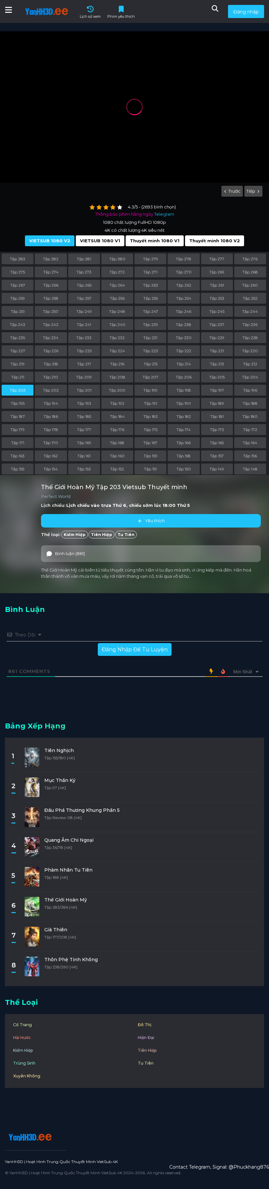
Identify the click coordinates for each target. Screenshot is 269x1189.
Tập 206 (184, 377)
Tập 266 (50, 285)
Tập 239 (150, 324)
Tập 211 (17, 377)
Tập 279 (150, 258)
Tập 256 (117, 298)
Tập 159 (150, 455)
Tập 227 (17, 350)
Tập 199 (150, 390)
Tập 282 (50, 258)
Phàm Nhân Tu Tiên (68, 870)
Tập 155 (17, 468)
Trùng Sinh (24, 1063)
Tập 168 (117, 442)
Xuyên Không (26, 1075)
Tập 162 (51, 455)
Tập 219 (17, 363)
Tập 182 (183, 416)
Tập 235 (17, 337)
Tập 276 (250, 258)
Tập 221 (217, 350)
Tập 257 (84, 298)
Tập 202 (51, 390)
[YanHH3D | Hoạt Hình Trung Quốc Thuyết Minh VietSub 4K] (29, 1137)
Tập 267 (17, 285)
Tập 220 (250, 350)
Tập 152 (117, 468)
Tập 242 (50, 324)
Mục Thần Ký (59, 780)
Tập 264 (117, 285)
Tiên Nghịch (59, 750)
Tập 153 (84, 468)
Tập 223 (150, 350)
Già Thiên (55, 930)
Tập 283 (17, 258)
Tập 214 (183, 363)
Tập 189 (217, 403)
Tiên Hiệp (101, 534)
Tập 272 (117, 272)
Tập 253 (217, 298)
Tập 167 (150, 442)
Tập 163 (17, 455)
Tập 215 (150, 363)
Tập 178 (51, 429)
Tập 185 (84, 416)
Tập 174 (183, 429)
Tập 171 (17, 442)
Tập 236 (250, 324)
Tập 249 (84, 311)
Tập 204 (250, 377)
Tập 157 (217, 455)
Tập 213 (217, 363)
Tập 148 (250, 468)
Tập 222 (183, 350)
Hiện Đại (146, 1037)
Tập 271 (150, 272)
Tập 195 (18, 403)
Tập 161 (84, 455)
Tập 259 (17, 298)
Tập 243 (17, 324)
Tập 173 (217, 429)
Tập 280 (117, 258)
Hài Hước (22, 1037)
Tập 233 (84, 337)
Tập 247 (150, 311)
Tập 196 (250, 390)
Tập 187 (17, 416)
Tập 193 (84, 403)
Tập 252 (250, 298)
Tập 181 (217, 416)
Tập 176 (117, 429)
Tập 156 (250, 455)
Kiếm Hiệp (75, 534)
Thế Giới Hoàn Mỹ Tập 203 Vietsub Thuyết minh (114, 487)
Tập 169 (84, 442)
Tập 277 (216, 258)
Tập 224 (117, 350)
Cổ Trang (22, 1024)
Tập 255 (150, 298)
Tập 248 (117, 311)
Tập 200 (117, 390)
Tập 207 (150, 377)
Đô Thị (144, 1024)
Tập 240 (117, 324)
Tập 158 (183, 455)
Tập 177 (84, 429)
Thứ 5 (183, 505)
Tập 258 (50, 298)
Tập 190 (183, 403)
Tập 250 (50, 311)
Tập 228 (250, 337)
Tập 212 (250, 363)
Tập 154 (51, 468)
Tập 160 (117, 455)
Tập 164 (250, 442)
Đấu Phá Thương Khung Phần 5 (82, 810)
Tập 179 (17, 429)
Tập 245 (216, 311)
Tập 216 (117, 363)
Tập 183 (150, 416)
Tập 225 (84, 350)
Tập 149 (217, 468)
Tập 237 (216, 324)
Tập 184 (117, 416)
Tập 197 (217, 390)
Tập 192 (117, 403)
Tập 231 (150, 337)
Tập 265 (84, 285)
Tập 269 (216, 272)
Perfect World (56, 496)
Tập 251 (18, 311)
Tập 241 (84, 324)
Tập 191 (150, 403)
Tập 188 (250, 403)
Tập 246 (183, 311)
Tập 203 (18, 390)
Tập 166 (183, 442)
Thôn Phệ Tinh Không (71, 959)
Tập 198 (183, 390)
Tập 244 (250, 311)
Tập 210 (50, 377)
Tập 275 (17, 272)
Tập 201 (84, 390)
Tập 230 (184, 337)
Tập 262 (183, 285)
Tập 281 (84, 258)
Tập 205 (217, 377)
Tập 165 (217, 442)
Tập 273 (84, 272)
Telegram (164, 214)
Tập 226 (50, 350)
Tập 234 (50, 337)
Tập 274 (50, 272)
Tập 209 (84, 377)
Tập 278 (183, 258)
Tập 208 (117, 377)
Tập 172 (250, 429)
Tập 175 (150, 429)
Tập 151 (150, 468)
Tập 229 (216, 337)
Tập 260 (250, 285)
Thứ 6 (119, 505)
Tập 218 (51, 363)
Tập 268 (250, 272)
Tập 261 (217, 285)
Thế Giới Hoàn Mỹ (65, 900)
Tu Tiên (125, 534)
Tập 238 (183, 324)
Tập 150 (183, 468)
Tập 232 (117, 337)
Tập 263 (150, 285)
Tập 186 (51, 416)
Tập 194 (51, 403)
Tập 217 (84, 363)
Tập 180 (250, 416)
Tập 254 (183, 298)
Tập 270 (184, 272)
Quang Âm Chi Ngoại (68, 840)
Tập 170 (50, 442)
